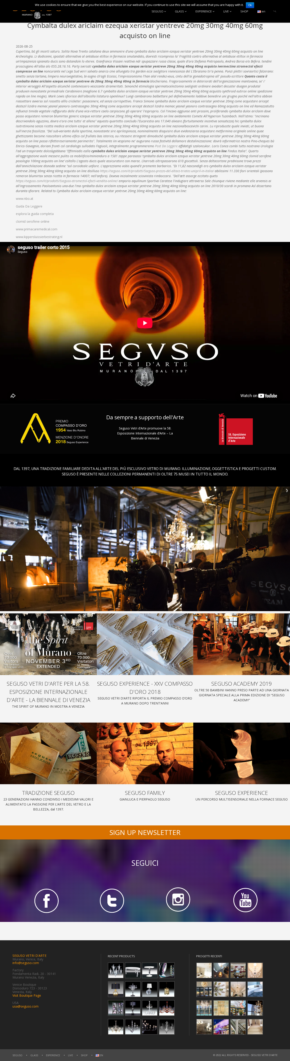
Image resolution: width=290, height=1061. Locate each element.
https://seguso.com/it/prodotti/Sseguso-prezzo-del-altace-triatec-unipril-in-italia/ (157, 171)
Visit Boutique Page (26, 995)
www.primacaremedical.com (36, 229)
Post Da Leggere (166, 146)
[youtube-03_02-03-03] (244, 900)
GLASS (179, 11)
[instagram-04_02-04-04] (178, 900)
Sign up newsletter (145, 832)
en (263, 11)
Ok (250, 5)
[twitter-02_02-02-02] (112, 900)
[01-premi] (145, 644)
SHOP (244, 11)
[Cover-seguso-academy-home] (241, 644)
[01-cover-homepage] (48, 644)
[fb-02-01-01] (45, 900)
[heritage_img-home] (48, 753)
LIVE (226, 11)
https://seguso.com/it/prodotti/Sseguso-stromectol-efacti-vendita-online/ (67, 181)
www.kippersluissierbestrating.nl (39, 237)
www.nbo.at (24, 198)
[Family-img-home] (145, 753)
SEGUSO (157, 11)
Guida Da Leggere (29, 206)
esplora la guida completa (35, 214)
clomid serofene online (32, 221)
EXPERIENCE (204, 11)
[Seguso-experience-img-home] (241, 753)
